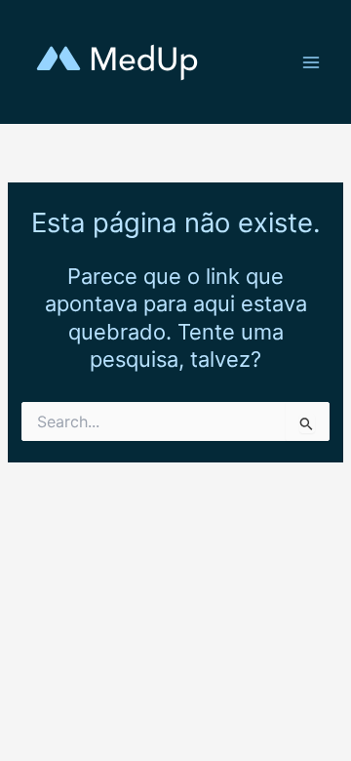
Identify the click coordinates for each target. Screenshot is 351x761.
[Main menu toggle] (311, 62)
